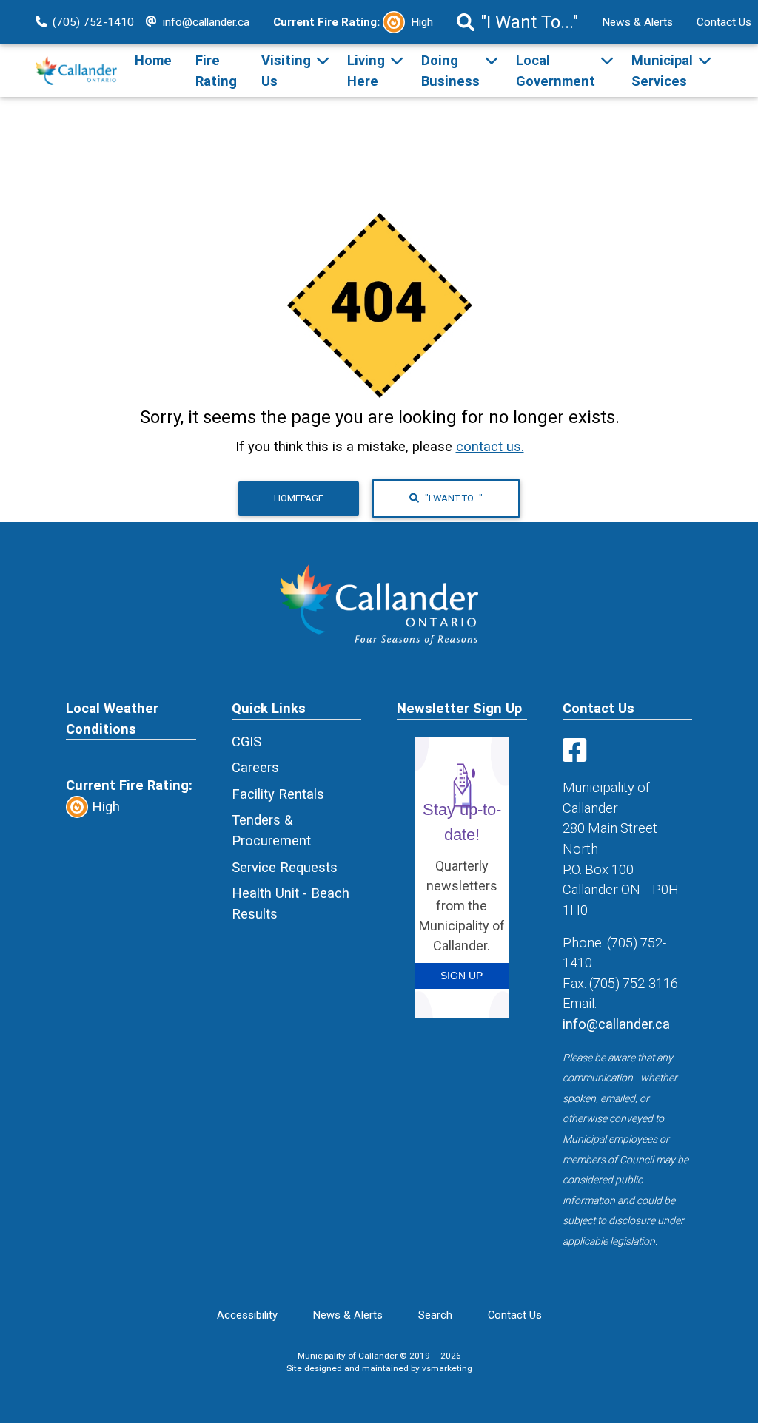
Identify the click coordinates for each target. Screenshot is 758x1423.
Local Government (555, 70)
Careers (255, 767)
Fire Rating (216, 70)
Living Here (366, 70)
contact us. (490, 446)
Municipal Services (662, 70)
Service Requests (285, 867)
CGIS (246, 741)
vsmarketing (447, 1368)
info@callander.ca (206, 22)
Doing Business (450, 70)
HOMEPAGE (298, 498)
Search (435, 1315)
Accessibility (247, 1315)
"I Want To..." (529, 22)
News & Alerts (637, 22)
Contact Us (515, 1315)
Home (153, 60)
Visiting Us (286, 70)
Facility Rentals (278, 794)
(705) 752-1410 (93, 22)
